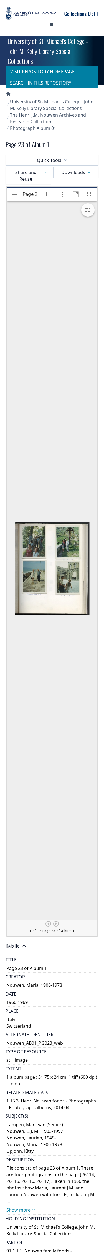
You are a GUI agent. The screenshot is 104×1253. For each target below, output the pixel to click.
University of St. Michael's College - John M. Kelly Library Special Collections (51, 105)
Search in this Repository (40, 83)
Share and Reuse (26, 175)
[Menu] (52, 24)
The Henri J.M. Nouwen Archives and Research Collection (48, 118)
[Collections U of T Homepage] (8, 94)
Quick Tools (49, 160)
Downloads (73, 172)
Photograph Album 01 (33, 128)
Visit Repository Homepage (42, 71)
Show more (18, 1210)
